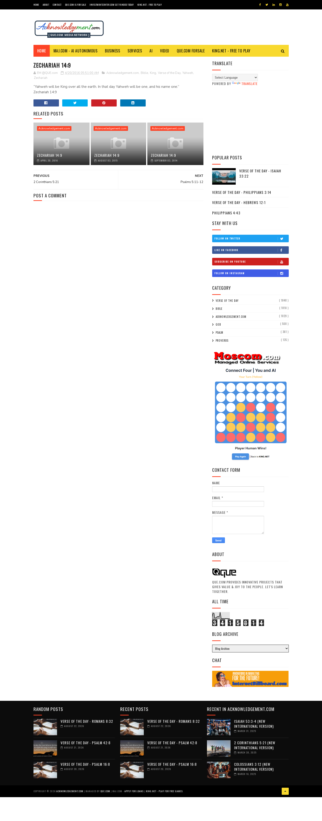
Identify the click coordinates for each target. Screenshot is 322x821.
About (46, 4)
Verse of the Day (169, 73)
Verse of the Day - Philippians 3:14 (241, 192)
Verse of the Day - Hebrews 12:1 (239, 202)
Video (164, 51)
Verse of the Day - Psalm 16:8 (85, 764)
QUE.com (105, 791)
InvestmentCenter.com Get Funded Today (112, 4)
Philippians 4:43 (226, 212)
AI (151, 51)
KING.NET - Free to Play (231, 51)
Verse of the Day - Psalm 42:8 (86, 742)
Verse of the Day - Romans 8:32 (87, 721)
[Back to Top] (285, 791)
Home (36, 4)
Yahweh (187, 73)
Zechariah (40, 78)
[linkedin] (274, 4)
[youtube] (287, 4)
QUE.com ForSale (191, 51)
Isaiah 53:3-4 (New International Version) (254, 724)
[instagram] (280, 4)
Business (112, 51)
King (153, 73)
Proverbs (222, 340)
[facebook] (260, 4)
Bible (144, 73)
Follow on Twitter (227, 238)
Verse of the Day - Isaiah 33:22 (260, 173)
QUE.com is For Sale (75, 4)
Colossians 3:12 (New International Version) (254, 766)
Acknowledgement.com (122, 73)
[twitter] (267, 4)
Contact (57, 4)
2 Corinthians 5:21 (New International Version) (254, 745)
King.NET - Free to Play (149, 4)
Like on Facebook (226, 250)
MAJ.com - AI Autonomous (76, 51)
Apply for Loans (134, 791)
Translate (249, 83)
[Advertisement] (250, 120)
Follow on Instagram (230, 273)
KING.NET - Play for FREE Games (164, 791)
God (218, 324)
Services (135, 51)
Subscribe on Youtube (230, 261)
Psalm (219, 332)
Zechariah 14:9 (49, 155)
